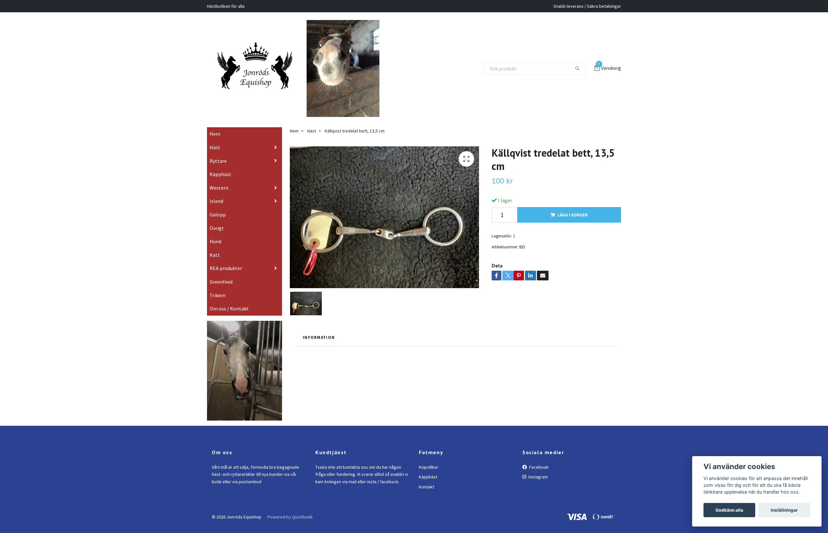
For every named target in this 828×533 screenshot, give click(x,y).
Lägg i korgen (573, 223)
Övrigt (217, 237)
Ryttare (218, 170)
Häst (215, 156)
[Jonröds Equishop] (263, 68)
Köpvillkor (428, 476)
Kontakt (426, 496)
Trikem (217, 304)
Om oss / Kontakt (229, 318)
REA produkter (226, 277)
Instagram (538, 486)
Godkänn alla (729, 510)
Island (216, 210)
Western (219, 196)
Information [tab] (319, 346)
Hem (215, 143)
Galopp (218, 223)
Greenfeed (221, 290)
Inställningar (784, 510)
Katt (215, 264)
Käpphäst (220, 183)
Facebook (538, 476)
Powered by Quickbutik (290, 526)
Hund (215, 250)
